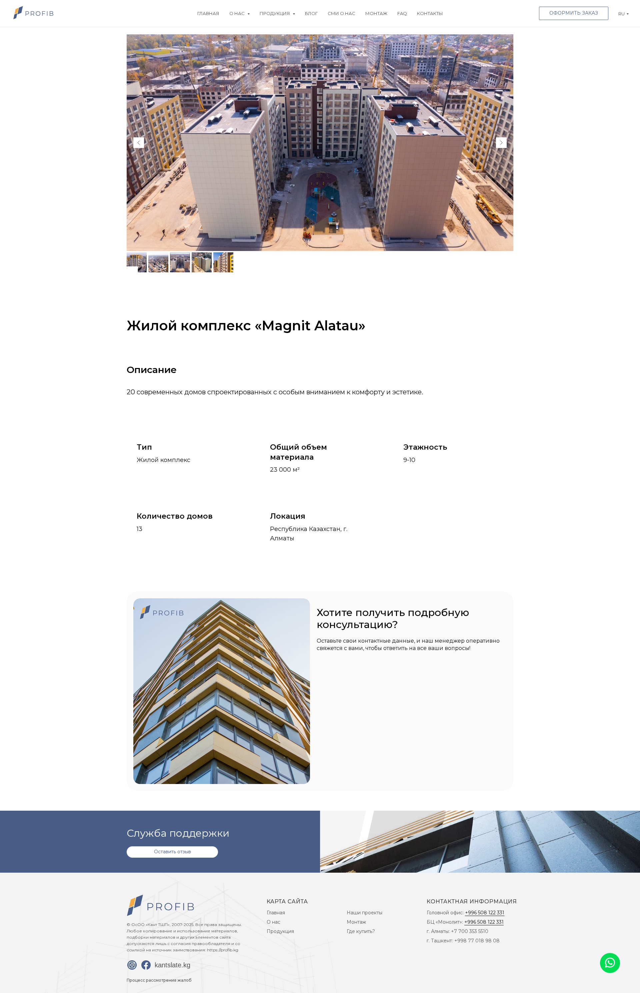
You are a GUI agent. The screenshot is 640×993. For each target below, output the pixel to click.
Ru (621, 13)
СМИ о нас (341, 13)
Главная (208, 13)
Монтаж (376, 13)
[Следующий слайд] (501, 142)
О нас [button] (237, 13)
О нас (273, 922)
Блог (311, 13)
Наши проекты (364, 913)
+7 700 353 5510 (469, 931)
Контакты (430, 13)
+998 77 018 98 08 (477, 941)
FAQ (402, 13)
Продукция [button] (275, 13)
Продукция (280, 931)
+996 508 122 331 (484, 913)
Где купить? (361, 931)
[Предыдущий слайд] (138, 142)
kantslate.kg (172, 965)
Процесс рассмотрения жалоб (159, 980)
